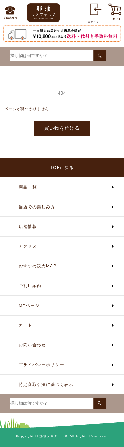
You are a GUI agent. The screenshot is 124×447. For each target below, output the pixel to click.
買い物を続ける (62, 128)
